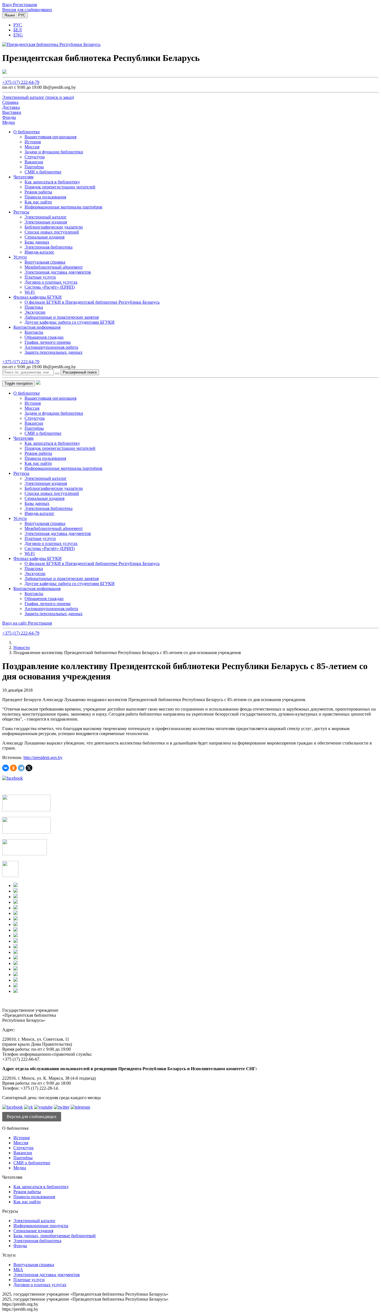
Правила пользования (45, 197)
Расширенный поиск (80, 372)
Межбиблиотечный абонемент (54, 267)
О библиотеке (26, 131)
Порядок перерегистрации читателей (60, 187)
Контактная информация (37, 327)
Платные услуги (40, 277)
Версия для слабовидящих (27, 9)
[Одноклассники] (13, 768)
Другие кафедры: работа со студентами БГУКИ (70, 322)
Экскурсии (35, 312)
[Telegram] (21, 768)
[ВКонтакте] (5, 768)
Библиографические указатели (54, 227)
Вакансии (34, 161)
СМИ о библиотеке (43, 172)
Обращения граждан (44, 337)
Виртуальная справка (45, 262)
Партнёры (34, 166)
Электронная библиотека (49, 247)
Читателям (23, 177)
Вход (7, 4)
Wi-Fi (30, 292)
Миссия (32, 146)
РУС (17, 25)
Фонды (20, 1245)
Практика (34, 307)
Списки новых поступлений (52, 232)
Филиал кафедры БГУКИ (37, 297)
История (33, 141)
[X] (29, 768)
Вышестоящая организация (50, 136)
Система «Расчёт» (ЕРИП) (50, 287)
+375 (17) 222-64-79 (20, 82)
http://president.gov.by (42, 757)
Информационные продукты (40, 1225)
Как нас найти (38, 202)
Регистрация (25, 4)
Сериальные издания (44, 237)
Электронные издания (46, 222)
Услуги (20, 257)
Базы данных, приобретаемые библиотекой (54, 1235)
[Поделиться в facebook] (12, 778)
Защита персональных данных (54, 352)
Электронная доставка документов (58, 272)
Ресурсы (21, 212)
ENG (18, 35)
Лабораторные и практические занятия (62, 317)
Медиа (19, 1167)
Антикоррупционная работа (51, 347)
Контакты (34, 332)
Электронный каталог (46, 217)
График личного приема (48, 342)
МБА (18, 1269)
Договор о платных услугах (51, 282)
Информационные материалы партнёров (63, 207)
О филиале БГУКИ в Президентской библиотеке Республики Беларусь (92, 302)
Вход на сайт (15, 623)
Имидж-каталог (39, 252)
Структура (35, 156)
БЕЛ (17, 30)
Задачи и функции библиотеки (54, 151)
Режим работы (38, 192)
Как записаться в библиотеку (52, 182)
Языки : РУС (14, 15)
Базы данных (37, 242)
